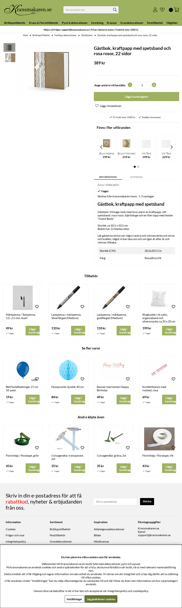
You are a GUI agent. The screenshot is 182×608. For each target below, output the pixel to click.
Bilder (97, 535)
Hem (25, 35)
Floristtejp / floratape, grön (22, 455)
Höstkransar (101, 541)
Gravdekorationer (61, 541)
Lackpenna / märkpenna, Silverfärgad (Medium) (66, 316)
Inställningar (74, 599)
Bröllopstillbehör (41, 35)
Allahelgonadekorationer (109, 529)
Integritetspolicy (16, 541)
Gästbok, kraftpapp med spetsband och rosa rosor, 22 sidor (127, 35)
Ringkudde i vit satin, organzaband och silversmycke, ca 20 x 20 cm (158, 318)
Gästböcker (87, 35)
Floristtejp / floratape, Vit (157, 455)
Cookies (11, 529)
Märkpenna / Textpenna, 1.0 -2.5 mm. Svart (21, 316)
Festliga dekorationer (65, 35)
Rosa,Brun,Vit (153, 258)
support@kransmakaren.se (154, 535)
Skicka (147, 501)
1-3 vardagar (146, 196)
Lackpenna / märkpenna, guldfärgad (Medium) (112, 316)
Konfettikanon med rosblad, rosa (154, 388)
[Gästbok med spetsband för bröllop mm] (9, 57)
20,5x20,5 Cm (153, 250)
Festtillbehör (57, 535)
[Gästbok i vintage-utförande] (9, 47)
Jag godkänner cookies (101, 599)
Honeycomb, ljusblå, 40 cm (67, 386)
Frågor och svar (15, 535)
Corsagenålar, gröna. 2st (111, 455)
